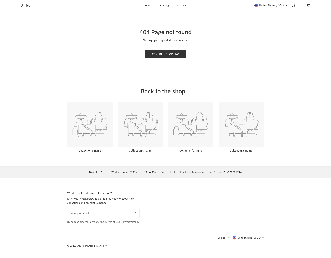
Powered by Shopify (96, 245)
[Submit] (135, 213)
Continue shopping (165, 54)
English (222, 237)
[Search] (293, 5)
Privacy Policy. (131, 221)
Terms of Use (112, 221)
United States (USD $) (272, 5)
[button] (308, 5)
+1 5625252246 (232, 172)
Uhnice (80, 245)
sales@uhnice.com (193, 172)
